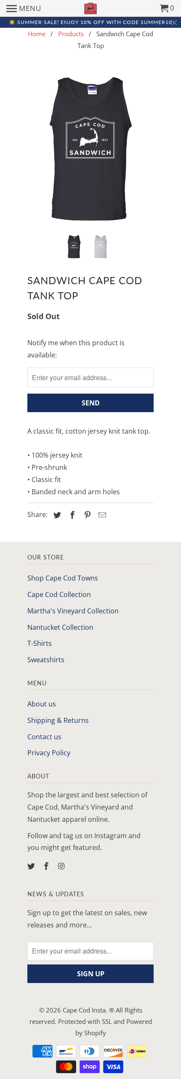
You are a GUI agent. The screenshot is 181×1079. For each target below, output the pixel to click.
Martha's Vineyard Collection (73, 610)
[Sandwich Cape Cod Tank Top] (90, 149)
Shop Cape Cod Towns (62, 578)
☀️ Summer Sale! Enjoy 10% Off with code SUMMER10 (90, 22)
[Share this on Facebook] (71, 515)
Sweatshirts (45, 659)
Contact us (44, 736)
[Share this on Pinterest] (86, 515)
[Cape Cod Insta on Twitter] (32, 866)
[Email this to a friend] (101, 515)
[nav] (23, 8)
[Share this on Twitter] (56, 515)
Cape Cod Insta (84, 1010)
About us (41, 704)
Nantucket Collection (60, 627)
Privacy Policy (48, 752)
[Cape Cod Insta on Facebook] (47, 866)
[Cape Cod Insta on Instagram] (62, 866)
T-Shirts (39, 643)
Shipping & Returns (58, 720)
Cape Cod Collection (59, 594)
